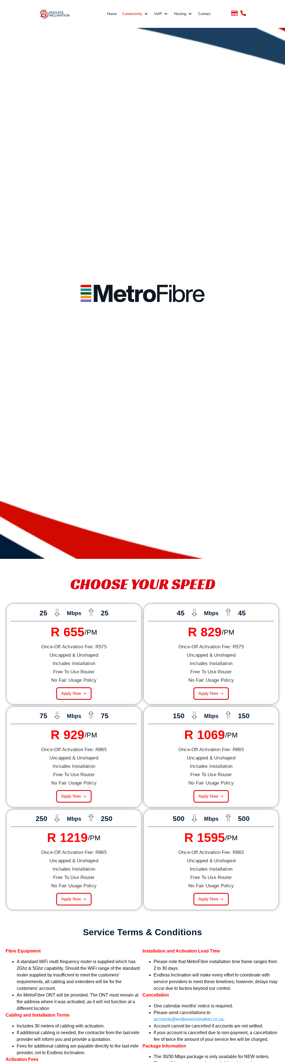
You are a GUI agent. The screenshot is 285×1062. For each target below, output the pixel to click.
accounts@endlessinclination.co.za (188, 1019)
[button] (135, 14)
